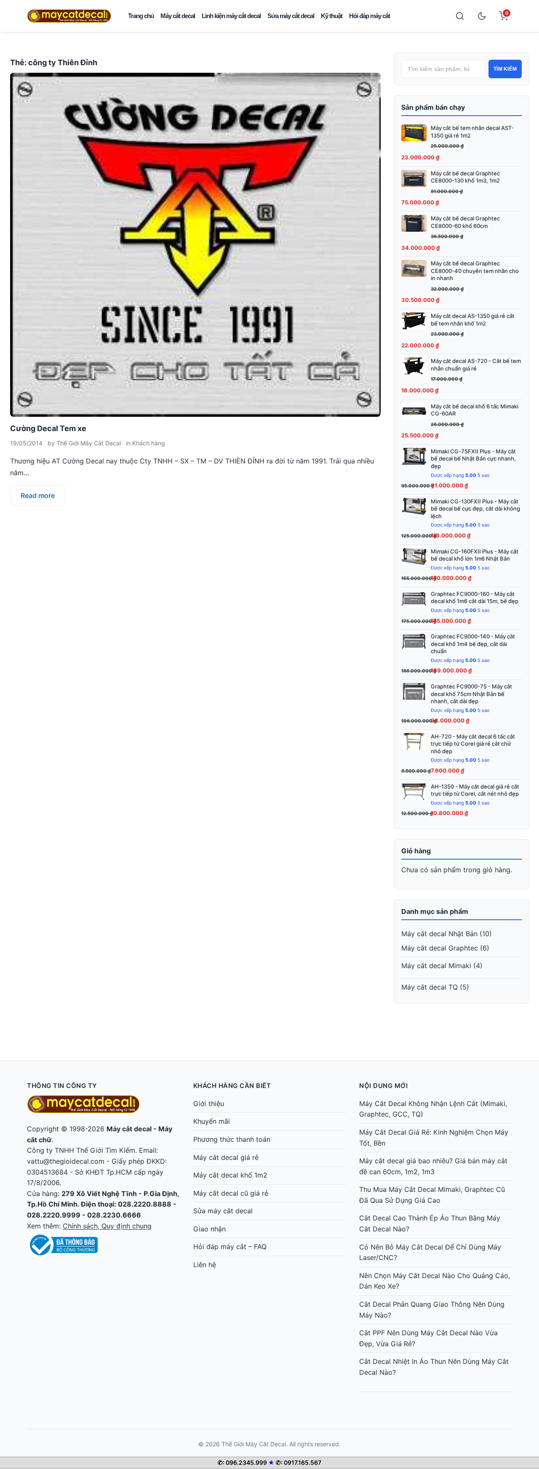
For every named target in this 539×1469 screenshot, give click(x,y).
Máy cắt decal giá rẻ (226, 1157)
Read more (38, 495)
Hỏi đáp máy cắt (369, 15)
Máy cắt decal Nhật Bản (439, 933)
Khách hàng (148, 443)
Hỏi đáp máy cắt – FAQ (230, 1246)
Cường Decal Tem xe (48, 428)
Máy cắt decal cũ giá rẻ (230, 1193)
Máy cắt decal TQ (429, 987)
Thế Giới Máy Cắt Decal (88, 443)
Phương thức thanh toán (231, 1139)
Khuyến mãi (211, 1121)
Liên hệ (204, 1264)
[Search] (459, 16)
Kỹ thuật (331, 15)
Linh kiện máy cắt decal (231, 15)
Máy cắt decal (177, 15)
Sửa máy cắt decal (290, 15)
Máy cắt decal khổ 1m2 (230, 1175)
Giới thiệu (208, 1103)
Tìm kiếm (505, 69)
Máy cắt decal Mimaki (436, 965)
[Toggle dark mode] (481, 16)
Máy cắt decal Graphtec (439, 948)
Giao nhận (209, 1229)
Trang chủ (141, 15)
